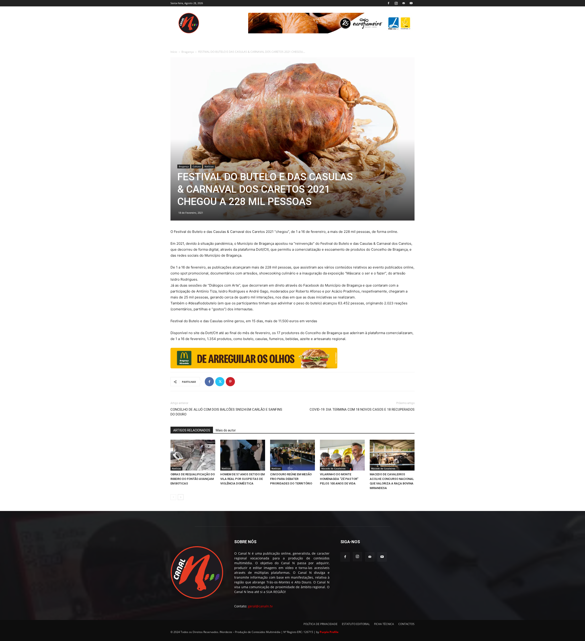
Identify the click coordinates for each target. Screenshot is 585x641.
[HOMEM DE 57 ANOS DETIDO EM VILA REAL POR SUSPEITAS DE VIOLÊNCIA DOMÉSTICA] (242, 455)
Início (173, 52)
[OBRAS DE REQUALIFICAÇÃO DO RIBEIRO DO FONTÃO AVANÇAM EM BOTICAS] (192, 455)
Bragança (187, 52)
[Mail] (403, 3)
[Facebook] (388, 3)
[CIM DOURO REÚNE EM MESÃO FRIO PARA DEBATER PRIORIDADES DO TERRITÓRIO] (292, 455)
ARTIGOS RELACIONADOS (191, 430)
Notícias (209, 166)
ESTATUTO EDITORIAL (356, 624)
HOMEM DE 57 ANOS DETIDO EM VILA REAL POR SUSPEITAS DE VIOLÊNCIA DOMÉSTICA (242, 479)
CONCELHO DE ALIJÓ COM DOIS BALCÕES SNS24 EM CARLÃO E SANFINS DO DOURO (226, 411)
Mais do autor (226, 430)
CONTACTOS (406, 624)
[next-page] (180, 497)
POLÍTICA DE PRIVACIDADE (320, 624)
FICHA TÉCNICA (384, 624)
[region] (331, 23)
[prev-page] (173, 497)
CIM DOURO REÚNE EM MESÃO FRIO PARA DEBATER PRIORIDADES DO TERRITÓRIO (291, 479)
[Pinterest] (230, 381)
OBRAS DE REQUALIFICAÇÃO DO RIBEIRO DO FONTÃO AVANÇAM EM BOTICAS (192, 479)
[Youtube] (411, 3)
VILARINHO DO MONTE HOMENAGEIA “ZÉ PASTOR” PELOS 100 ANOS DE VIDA (339, 479)
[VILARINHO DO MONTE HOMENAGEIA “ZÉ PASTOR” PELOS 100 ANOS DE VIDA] (342, 455)
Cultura (197, 166)
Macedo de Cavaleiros (333, 468)
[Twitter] (219, 381)
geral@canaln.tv (260, 606)
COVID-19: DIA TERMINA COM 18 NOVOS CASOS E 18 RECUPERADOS (362, 409)
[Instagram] (396, 3)
